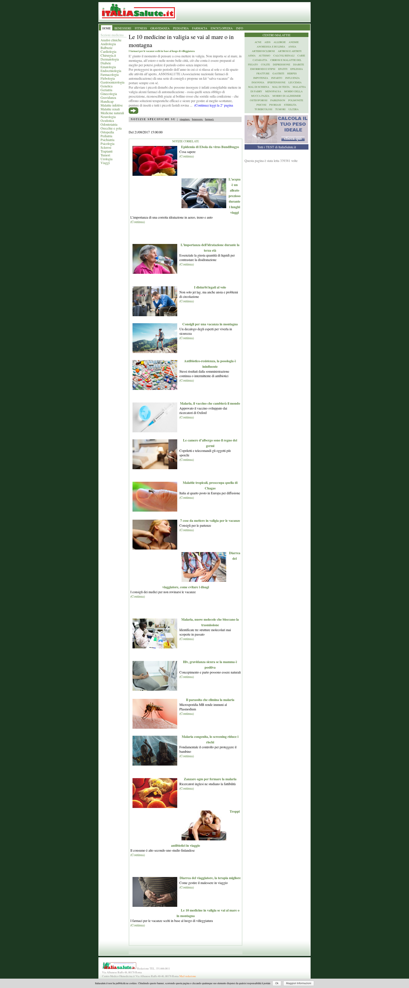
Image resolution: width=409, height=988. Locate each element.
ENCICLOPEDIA (222, 28)
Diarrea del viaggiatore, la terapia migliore (210, 877)
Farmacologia (110, 74)
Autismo (264, 55)
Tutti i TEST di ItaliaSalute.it (276, 147)
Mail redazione (187, 976)
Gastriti (278, 73)
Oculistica (107, 120)
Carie (301, 55)
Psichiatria (107, 139)
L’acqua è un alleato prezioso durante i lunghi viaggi (235, 196)
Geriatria (106, 90)
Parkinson (277, 100)
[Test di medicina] (276, 142)
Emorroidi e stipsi (262, 69)
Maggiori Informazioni (298, 983)
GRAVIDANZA (160, 28)
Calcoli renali (283, 55)
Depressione (281, 64)
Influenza (292, 77)
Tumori (105, 155)
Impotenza (260, 77)
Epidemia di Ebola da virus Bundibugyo (210, 146)
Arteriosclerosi (263, 51)
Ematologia (108, 67)
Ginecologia (109, 93)
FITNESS (141, 28)
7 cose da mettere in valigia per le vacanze (210, 520)
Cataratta (260, 60)
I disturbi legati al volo (210, 287)
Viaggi (105, 162)
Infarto (276, 77)
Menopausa (273, 91)
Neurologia (108, 116)
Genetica (106, 86)
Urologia (106, 159)
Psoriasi (275, 104)
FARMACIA (199, 28)
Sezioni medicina (112, 35)
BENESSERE (122, 28)
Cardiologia (108, 51)
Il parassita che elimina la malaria (210, 699)
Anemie (294, 42)
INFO (239, 28)
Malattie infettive (112, 105)
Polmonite (295, 100)
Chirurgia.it (108, 55)
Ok (276, 983)
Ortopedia (107, 132)
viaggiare (184, 119)
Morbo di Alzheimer (286, 95)
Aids (267, 42)
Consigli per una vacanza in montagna (210, 324)
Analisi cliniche (111, 40)
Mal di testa (281, 86)
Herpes (292, 73)
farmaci (209, 119)
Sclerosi (106, 147)
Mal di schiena (258, 86)
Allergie (280, 42)
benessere (197, 119)
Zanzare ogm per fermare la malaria (210, 778)
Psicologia (107, 143)
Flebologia (108, 78)
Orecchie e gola (111, 128)
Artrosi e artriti (289, 51)
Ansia (292, 46)
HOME (106, 28)
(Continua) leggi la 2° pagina (213, 105)
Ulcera (293, 109)
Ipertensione (276, 82)
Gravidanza (108, 97)
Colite (265, 64)
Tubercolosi (263, 109)
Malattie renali (110, 109)
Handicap (107, 101)
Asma (252, 55)
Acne (258, 42)
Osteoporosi (258, 100)
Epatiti (282, 69)
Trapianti (106, 151)
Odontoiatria (109, 124)
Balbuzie (106, 47)
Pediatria (106, 136)
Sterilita (290, 104)
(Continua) (186, 156)
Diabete (106, 63)
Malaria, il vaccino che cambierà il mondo (210, 403)
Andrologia (108, 44)
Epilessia (296, 69)
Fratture (262, 73)
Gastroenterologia (112, 82)
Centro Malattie (277, 35)
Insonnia (258, 82)
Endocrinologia (111, 70)
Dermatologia (110, 59)
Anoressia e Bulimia (271, 46)
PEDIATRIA (181, 28)
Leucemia (295, 82)
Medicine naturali (112, 113)
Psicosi (261, 104)
